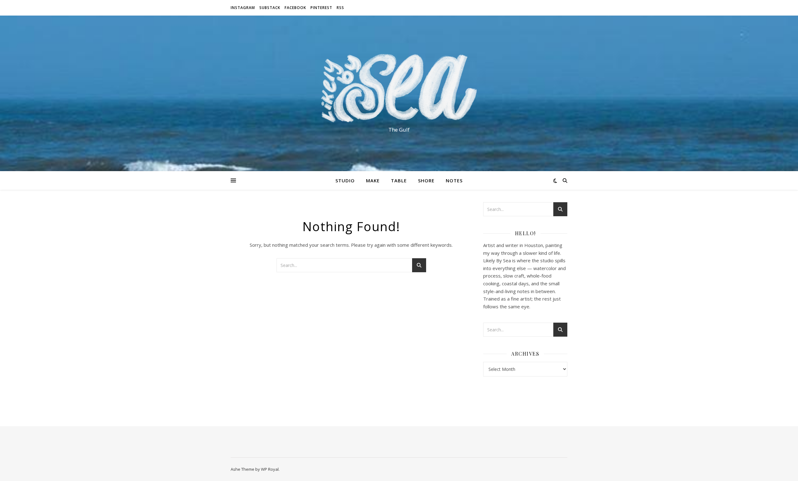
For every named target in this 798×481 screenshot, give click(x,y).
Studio (345, 180)
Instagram (243, 7)
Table (399, 180)
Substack (269, 7)
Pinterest (321, 7)
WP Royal (270, 469)
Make (373, 180)
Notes (454, 180)
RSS (340, 7)
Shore (426, 180)
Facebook (295, 7)
